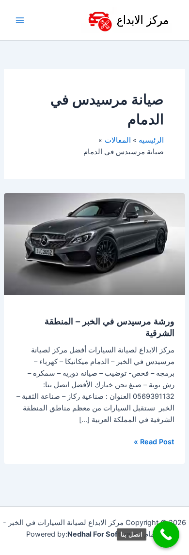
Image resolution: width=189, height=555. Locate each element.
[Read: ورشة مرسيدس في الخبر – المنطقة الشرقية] (94, 243)
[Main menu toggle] (20, 20)
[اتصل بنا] (166, 534)
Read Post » (154, 441)
